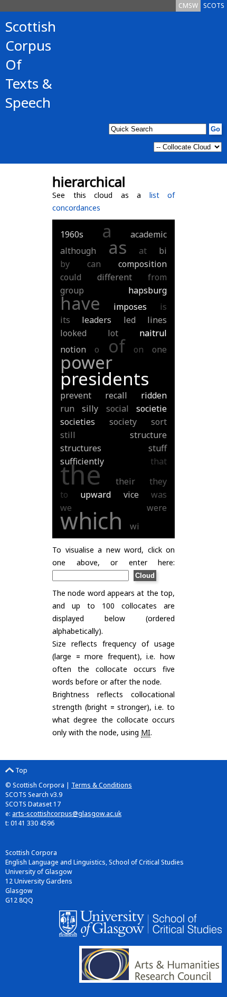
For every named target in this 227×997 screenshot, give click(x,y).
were (157, 508)
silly (90, 408)
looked (73, 333)
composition (142, 264)
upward (95, 494)
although (78, 251)
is (163, 306)
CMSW (188, 5)
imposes (130, 306)
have (80, 303)
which (91, 520)
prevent (75, 395)
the (80, 474)
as (117, 247)
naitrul (153, 333)
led (130, 320)
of (116, 346)
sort (159, 422)
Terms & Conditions (101, 785)
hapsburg (147, 290)
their (125, 481)
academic (148, 234)
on (139, 349)
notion (73, 349)
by (65, 264)
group (72, 290)
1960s (71, 234)
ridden (154, 395)
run (67, 408)
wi (134, 526)
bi (163, 251)
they (158, 481)
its (65, 320)
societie (151, 408)
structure (148, 435)
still (67, 435)
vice (131, 494)
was (159, 494)
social (117, 408)
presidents (104, 379)
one (159, 349)
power (86, 362)
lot (113, 333)
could (70, 277)
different (114, 277)
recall (116, 395)
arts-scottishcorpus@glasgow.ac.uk (66, 813)
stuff (157, 448)
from (157, 277)
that (158, 461)
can (94, 264)
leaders (96, 320)
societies (77, 422)
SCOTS (213, 5)
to (64, 494)
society (123, 422)
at (143, 251)
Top (20, 770)
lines (157, 320)
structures (80, 448)
